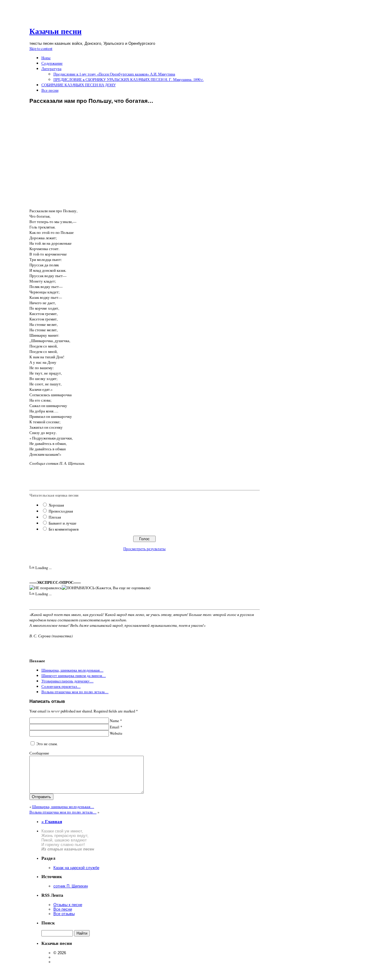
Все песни (49, 90)
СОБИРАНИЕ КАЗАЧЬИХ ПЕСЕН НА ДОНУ (78, 84)
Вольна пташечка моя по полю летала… (75, 691)
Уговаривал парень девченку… (67, 681)
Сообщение (39, 753)
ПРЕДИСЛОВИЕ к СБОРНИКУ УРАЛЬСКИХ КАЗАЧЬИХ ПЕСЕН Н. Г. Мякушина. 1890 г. (128, 79)
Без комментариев (64, 529)
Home (46, 57)
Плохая (55, 517)
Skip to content (40, 48)
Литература (51, 68)
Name (115, 720)
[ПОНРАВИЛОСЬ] (78, 587)
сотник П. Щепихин (70, 886)
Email (115, 727)
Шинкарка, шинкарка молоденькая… (72, 670)
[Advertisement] (144, 162)
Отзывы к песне (67, 904)
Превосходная (61, 511)
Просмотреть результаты (144, 548)
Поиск (48, 923)
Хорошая (56, 505)
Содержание (52, 63)
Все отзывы (64, 913)
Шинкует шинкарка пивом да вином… (73, 675)
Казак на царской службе (76, 867)
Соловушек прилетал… (61, 686)
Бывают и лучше (62, 523)
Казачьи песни (55, 31)
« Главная (51, 821)
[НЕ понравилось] (45, 587)
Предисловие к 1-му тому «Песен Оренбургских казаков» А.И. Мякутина (114, 74)
